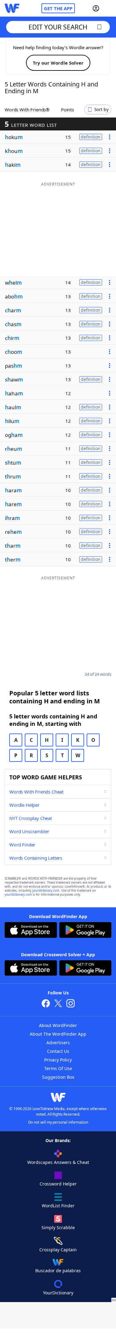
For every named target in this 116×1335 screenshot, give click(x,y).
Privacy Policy (58, 1060)
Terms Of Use (58, 1068)
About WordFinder (58, 1025)
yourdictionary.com (45, 891)
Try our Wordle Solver (58, 63)
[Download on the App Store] (31, 930)
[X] (58, 1004)
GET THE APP (58, 8)
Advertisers (58, 1042)
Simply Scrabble (58, 1227)
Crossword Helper (58, 1184)
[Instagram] (70, 1004)
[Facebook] (46, 1004)
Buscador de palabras (58, 1270)
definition (91, 137)
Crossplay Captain (58, 1250)
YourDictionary (58, 1293)
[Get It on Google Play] (85, 930)
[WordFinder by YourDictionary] (12, 8)
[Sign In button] (96, 8)
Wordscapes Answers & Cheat (58, 1162)
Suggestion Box (58, 1077)
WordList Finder (58, 1206)
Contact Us (58, 1051)
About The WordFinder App (58, 1034)
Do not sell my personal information (58, 1122)
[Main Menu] (109, 8)
